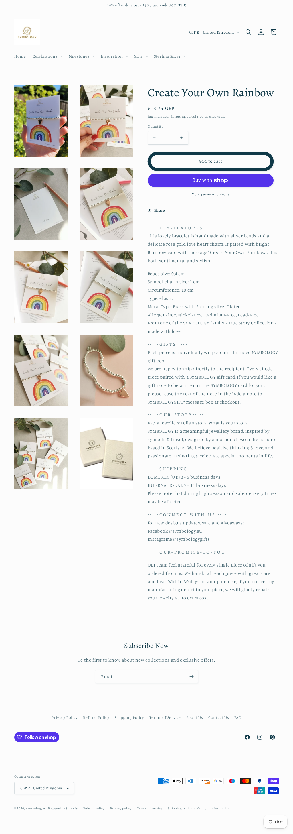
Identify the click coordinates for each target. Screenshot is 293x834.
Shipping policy (180, 808)
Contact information (213, 808)
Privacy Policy (65, 717)
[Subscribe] (191, 676)
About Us (194, 717)
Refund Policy (96, 717)
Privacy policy (121, 808)
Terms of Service (165, 717)
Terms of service (149, 808)
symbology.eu (36, 808)
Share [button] (159, 210)
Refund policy (93, 808)
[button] (47, 56)
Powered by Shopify (63, 808)
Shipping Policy (129, 717)
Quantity (155, 126)
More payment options (210, 194)
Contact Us (218, 717)
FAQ (237, 717)
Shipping (178, 116)
